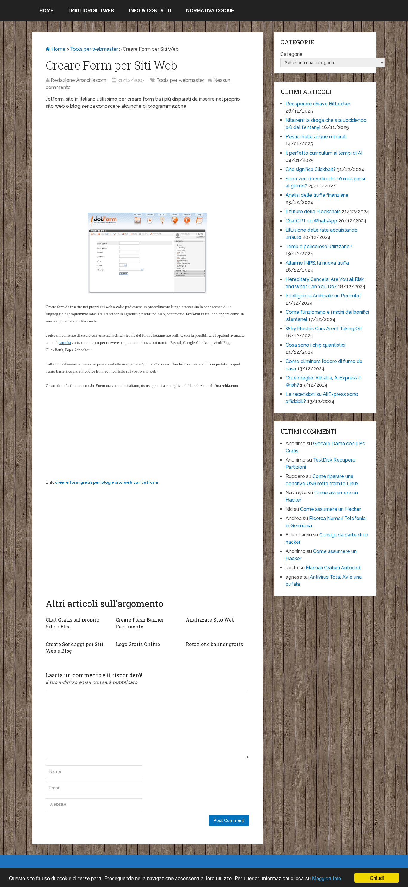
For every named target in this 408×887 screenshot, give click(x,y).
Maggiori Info (326, 878)
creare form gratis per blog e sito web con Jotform (106, 482)
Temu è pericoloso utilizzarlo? (319, 246)
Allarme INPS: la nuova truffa (317, 263)
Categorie (291, 54)
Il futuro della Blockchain (313, 211)
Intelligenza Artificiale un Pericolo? (324, 296)
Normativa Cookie (210, 10)
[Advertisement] (147, 157)
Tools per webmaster (94, 49)
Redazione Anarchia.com (78, 80)
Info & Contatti (150, 10)
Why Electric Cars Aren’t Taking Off (324, 328)
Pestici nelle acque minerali (316, 136)
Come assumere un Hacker (330, 509)
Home (46, 10)
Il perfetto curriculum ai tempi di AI (324, 153)
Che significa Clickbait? (311, 169)
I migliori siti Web (91, 10)
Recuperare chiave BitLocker (318, 104)
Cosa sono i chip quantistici (315, 345)
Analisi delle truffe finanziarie (317, 195)
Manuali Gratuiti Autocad (333, 568)
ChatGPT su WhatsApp (311, 221)
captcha (65, 342)
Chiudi (377, 877)
